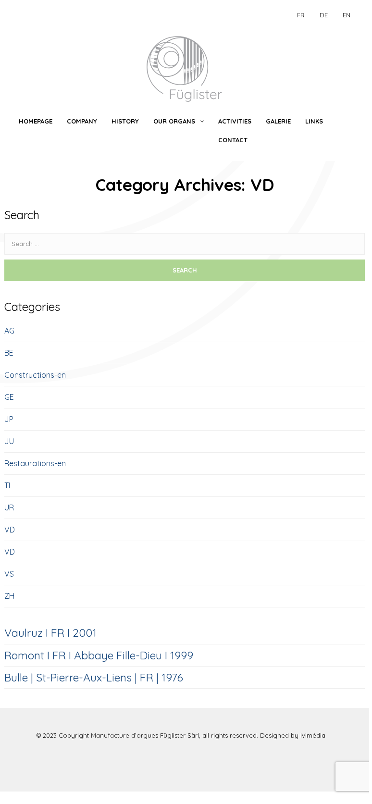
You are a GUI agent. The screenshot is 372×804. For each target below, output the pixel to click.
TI (7, 485)
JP (8, 419)
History (125, 121)
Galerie (278, 121)
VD (9, 529)
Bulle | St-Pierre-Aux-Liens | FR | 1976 (93, 677)
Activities (234, 121)
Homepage (35, 121)
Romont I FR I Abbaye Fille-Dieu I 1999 (98, 655)
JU (9, 441)
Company (82, 121)
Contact (233, 140)
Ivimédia (312, 735)
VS (9, 574)
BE (8, 353)
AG (9, 330)
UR (9, 507)
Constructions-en (35, 375)
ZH (9, 596)
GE (9, 397)
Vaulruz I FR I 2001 (50, 633)
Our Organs (174, 121)
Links (314, 121)
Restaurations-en (35, 463)
